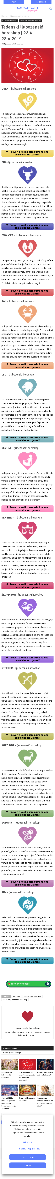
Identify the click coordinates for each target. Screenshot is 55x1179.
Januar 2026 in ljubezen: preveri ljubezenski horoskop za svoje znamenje (8, 1103)
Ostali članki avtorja (12, 1052)
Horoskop (16, 996)
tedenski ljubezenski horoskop (15, 1000)
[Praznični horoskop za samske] (27, 1090)
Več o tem (27, 1142)
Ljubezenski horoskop (9, 21)
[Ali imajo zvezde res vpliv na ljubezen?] (45, 1064)
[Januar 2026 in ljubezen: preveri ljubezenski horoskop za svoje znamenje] (9, 1090)
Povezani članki (10, 1048)
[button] (51, 9)
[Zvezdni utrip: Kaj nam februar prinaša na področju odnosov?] (27, 1064)
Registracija (41, 2)
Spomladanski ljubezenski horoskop (6, 1075)
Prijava (14, 2)
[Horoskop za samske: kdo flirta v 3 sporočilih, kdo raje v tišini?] (45, 1090)
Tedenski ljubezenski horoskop (30, 21)
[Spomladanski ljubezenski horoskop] (9, 1064)
